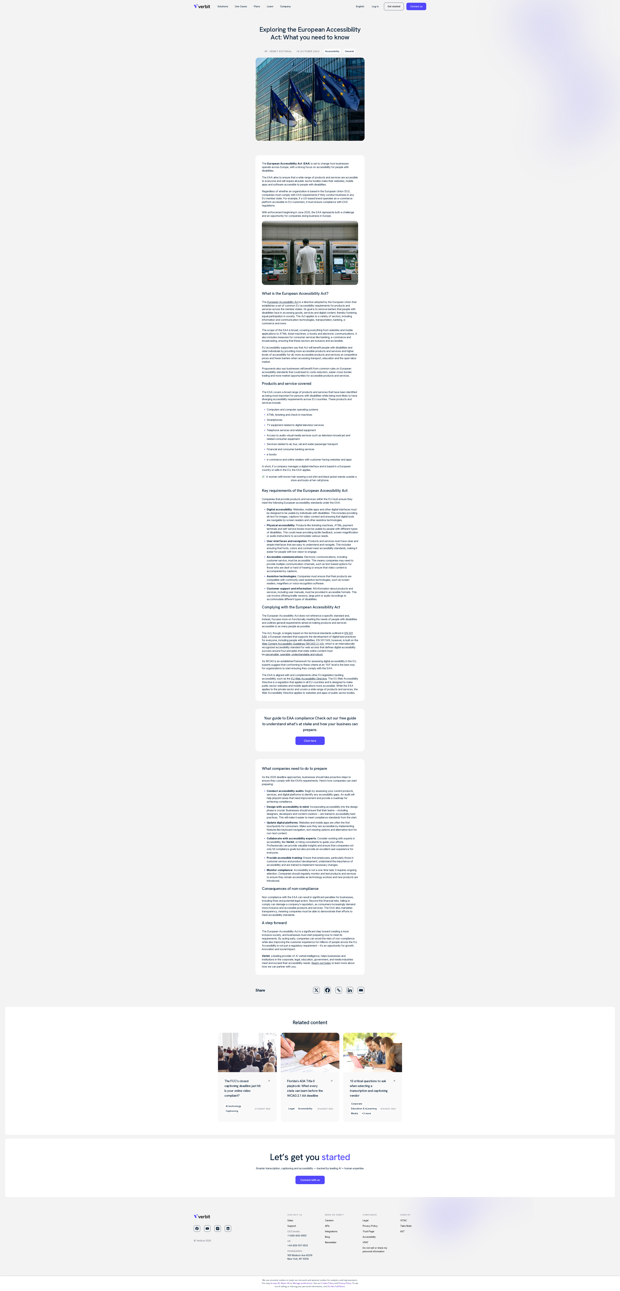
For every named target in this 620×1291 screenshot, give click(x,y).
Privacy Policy (370, 1225)
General (349, 51)
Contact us (416, 6)
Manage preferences (302, 1283)
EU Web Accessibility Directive (309, 678)
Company (285, 6)
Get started (394, 6)
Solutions (222, 6)
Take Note (406, 1225)
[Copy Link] (338, 990)
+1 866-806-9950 (297, 1235)
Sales (290, 1220)
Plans (257, 6)
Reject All (285, 1283)
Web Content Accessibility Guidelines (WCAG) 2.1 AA (293, 643)
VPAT (365, 1242)
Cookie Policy (327, 1283)
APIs (327, 1225)
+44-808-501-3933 (297, 1245)
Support (291, 1225)
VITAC (403, 1220)
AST (402, 1231)
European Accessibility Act (283, 302)
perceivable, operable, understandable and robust (294, 654)
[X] (316, 990)
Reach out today (321, 963)
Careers (329, 1220)
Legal (365, 1220)
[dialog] (310, 1283)
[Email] (361, 990)
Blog (327, 1236)
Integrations (331, 1231)
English (360, 6)
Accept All (275, 1283)
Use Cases (241, 6)
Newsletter (330, 1242)
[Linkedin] (349, 990)
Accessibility (332, 51)
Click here (310, 740)
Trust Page (368, 1231)
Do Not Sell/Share (336, 1286)
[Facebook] (327, 990)
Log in (375, 6)
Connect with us (310, 1180)
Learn (270, 6)
